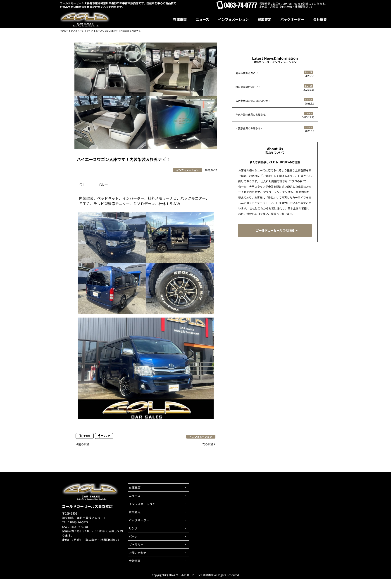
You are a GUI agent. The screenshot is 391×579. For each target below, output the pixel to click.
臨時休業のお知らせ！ (248, 87)
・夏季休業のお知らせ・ (249, 128)
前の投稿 (83, 444)
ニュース (308, 72)
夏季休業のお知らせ (247, 73)
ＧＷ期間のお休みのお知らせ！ (253, 100)
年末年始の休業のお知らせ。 (252, 114)
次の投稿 (207, 444)
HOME (63, 30)
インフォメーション (78, 30)
